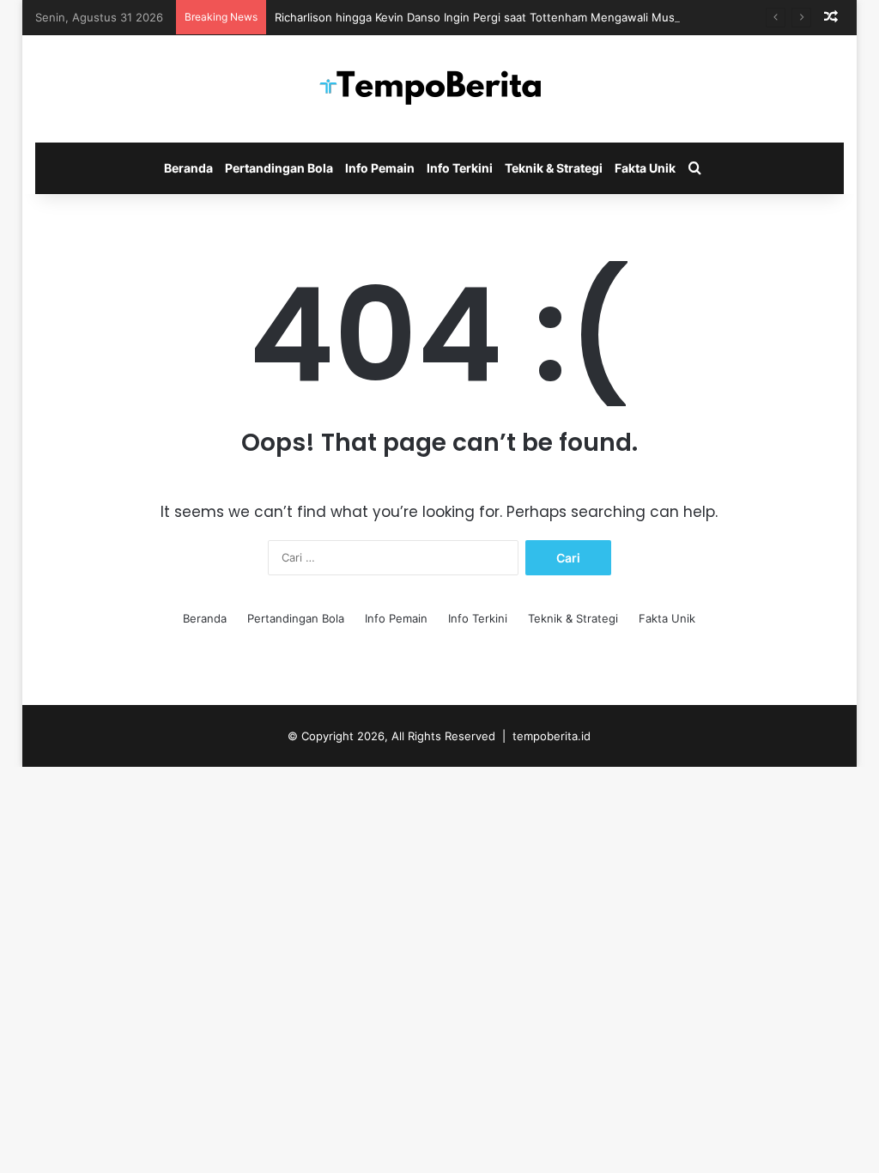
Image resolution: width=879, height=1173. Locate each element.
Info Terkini (460, 168)
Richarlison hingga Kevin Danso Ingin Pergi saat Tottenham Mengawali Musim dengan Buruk (520, 17)
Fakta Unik (645, 168)
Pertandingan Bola (279, 168)
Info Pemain (380, 168)
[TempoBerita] (439, 89)
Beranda (188, 168)
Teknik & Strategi (554, 168)
